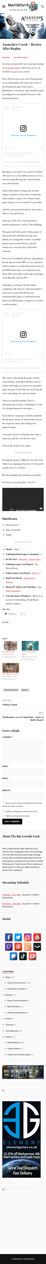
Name (5, 766)
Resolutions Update (16, 988)
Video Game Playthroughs (19, 1054)
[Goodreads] (28, 947)
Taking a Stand (9, 704)
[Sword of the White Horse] (30, 645)
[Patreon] (18, 947)
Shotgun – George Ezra (30, 559)
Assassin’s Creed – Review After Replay (22, 46)
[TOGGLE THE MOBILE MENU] (3, 6)
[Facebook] (9, 937)
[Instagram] (28, 937)
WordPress (29, 1259)
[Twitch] (9, 947)
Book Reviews (13, 1006)
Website (6, 790)
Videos (8, 1036)
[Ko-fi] (32, 956)
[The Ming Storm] (10, 645)
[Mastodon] (13, 956)
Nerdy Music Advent (16, 982)
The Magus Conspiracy (10, 674)
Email (6, 778)
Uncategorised (11, 1031)
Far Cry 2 (36, 573)
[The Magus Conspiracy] (10, 668)
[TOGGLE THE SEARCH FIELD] (42, 6)
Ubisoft (25, 690)
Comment (7, 737)
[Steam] (37, 947)
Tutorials (9, 1024)
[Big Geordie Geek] (23, 6)
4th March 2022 (20, 57)
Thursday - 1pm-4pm (11, 903)
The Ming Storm (8, 651)
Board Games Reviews (17, 1000)
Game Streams (13, 1048)
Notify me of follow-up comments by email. (21, 811)
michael (6, 57)
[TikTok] (23, 956)
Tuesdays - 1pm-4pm (11, 894)
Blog (7, 977)
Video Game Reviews (16, 1012)
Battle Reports (13, 1042)
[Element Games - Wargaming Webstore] (21, 1177)
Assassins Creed (12, 67)
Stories (8, 1018)
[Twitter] (18, 937)
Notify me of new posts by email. (18, 816)
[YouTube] (37, 937)
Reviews (9, 995)
